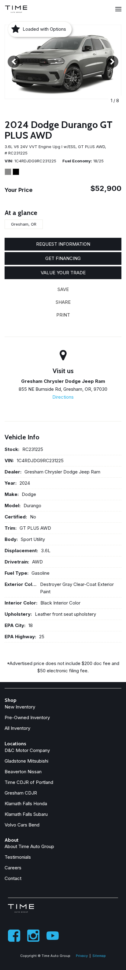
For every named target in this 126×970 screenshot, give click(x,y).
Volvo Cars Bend (22, 825)
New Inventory (20, 707)
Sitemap (99, 956)
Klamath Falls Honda (26, 803)
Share (63, 302)
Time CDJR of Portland (29, 782)
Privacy (82, 956)
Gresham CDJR (21, 793)
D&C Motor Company (27, 750)
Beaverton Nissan (23, 771)
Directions (63, 397)
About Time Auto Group (29, 846)
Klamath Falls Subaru (26, 814)
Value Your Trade (63, 272)
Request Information (63, 244)
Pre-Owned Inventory (27, 717)
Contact (13, 878)
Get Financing (63, 258)
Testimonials (18, 857)
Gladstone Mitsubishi (26, 761)
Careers (13, 868)
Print (63, 315)
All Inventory (17, 728)
